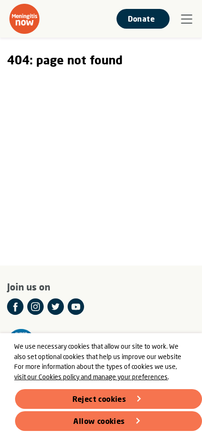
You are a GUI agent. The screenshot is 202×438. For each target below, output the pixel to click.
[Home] (24, 19)
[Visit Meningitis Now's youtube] (76, 306)
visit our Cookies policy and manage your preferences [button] (91, 377)
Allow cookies (98, 420)
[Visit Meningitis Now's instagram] (35, 306)
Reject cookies (99, 398)
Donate (141, 18)
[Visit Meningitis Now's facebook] (15, 306)
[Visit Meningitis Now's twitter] (55, 306)
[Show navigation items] (187, 19)
